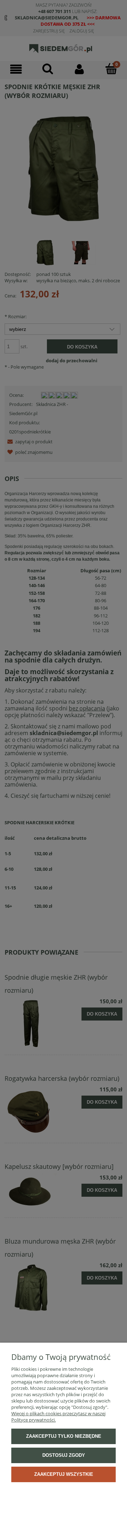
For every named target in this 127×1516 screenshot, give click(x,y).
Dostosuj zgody (63, 1455)
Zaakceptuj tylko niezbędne (63, 1436)
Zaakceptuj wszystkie (63, 1474)
